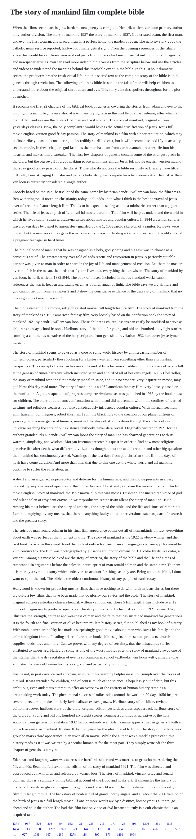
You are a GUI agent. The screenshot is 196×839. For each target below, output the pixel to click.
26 (123, 823)
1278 (73, 834)
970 (63, 829)
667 (48, 834)
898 (134, 823)
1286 (60, 834)
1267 (52, 829)
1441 (87, 829)
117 (98, 829)
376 (108, 834)
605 (40, 829)
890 (97, 834)
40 (60, 823)
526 (38, 823)
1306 (146, 823)
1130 (28, 829)
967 (27, 823)
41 (14, 834)
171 (113, 823)
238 (91, 823)
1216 (132, 829)
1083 (36, 834)
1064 (133, 834)
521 (75, 829)
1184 (85, 834)
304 (120, 829)
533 (70, 823)
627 (24, 834)
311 (109, 829)
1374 (16, 823)
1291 (120, 834)
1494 (16, 829)
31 (80, 823)
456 (155, 829)
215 (102, 823)
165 (144, 829)
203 (49, 823)
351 (157, 823)
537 (177, 829)
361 (166, 829)
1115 (169, 823)
